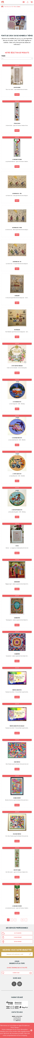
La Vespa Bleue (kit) (17, 473)
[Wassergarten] (17, 606)
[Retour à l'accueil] (2, 6)
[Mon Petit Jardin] (17, 858)
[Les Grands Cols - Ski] (17, 250)
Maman (17, 545)
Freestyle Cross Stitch (17, 690)
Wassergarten (17, 617)
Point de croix (8, 6)
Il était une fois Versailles (17, 365)
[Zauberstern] (17, 642)
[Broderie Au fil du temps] (2, 2)
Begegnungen (17, 581)
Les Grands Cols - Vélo (17, 193)
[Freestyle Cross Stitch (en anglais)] (17, 714)
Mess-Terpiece (17, 762)
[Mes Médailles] (17, 318)
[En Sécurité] (17, 284)
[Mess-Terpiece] (17, 750)
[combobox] (17, 58)
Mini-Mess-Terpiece (17, 834)
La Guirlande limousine (17, 906)
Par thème (14, 6)
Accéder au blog (16, 972)
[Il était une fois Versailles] (17, 354)
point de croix (20, 38)
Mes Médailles (17, 329)
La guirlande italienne (17, 159)
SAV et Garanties (17, 933)
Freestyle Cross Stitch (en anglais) (17, 726)
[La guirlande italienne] (17, 147)
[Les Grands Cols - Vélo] (17, 181)
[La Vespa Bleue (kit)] (17, 462)
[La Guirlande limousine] (17, 894)
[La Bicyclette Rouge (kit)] (17, 498)
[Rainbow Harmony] (17, 786)
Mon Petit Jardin (17, 870)
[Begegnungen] (17, 570)
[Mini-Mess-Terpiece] (17, 822)
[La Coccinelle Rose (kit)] (17, 426)
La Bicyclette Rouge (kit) (17, 509)
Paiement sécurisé (18, 937)
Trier (3, 56)
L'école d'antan (17, 123)
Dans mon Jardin (17, 87)
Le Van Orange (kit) (17, 401)
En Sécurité (17, 295)
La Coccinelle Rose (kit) (17, 437)
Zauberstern (17, 654)
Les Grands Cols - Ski (17, 261)
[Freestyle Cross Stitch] (17, 678)
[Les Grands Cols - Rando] (17, 215)
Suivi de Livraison (17, 941)
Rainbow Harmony (17, 798)
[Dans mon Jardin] (17, 75)
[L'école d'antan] (17, 111)
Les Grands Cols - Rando (17, 227)
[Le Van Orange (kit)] (17, 390)
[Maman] (17, 534)
